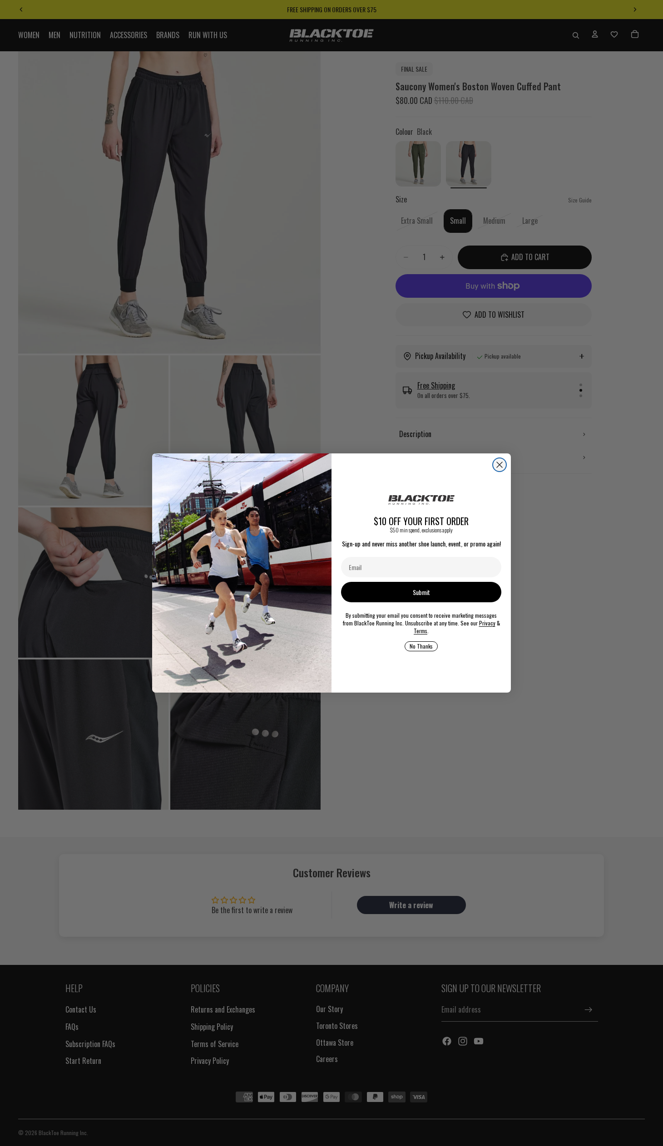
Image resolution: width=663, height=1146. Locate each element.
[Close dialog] (499, 465)
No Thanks (421, 646)
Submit (421, 592)
